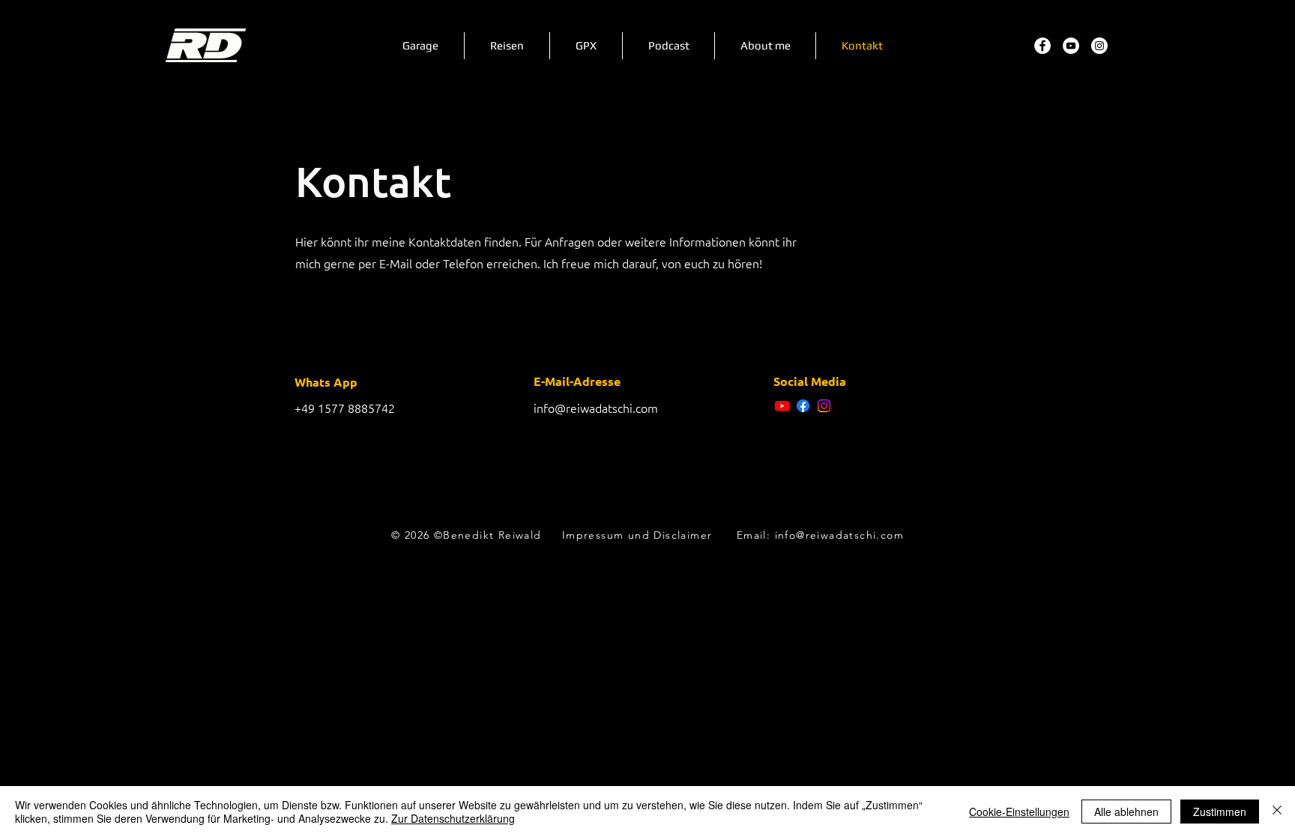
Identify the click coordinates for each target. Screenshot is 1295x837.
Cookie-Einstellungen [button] (1019, 811)
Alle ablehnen (1126, 811)
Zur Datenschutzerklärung (453, 818)
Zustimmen (1219, 811)
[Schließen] (1277, 811)
